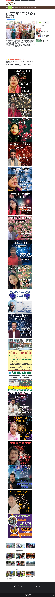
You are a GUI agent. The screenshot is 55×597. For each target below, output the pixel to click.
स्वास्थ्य (32, 7)
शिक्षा (29, 7)
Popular (46, 22)
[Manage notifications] (53, 595)
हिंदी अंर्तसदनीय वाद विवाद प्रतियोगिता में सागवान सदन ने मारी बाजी (18, 0)
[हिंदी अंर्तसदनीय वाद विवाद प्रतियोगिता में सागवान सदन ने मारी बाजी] (10, 545)
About (39, 0)
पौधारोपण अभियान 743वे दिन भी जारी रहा (19, 576)
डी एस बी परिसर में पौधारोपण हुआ (9, 558)
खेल (22, 7)
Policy (48, 0)
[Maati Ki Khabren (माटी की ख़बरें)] (10, 3)
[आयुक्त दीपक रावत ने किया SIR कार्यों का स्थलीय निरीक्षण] (20, 555)
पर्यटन (35, 7)
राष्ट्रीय (13, 7)
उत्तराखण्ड (10, 7)
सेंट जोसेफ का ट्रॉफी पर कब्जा (28, 549)
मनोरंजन (25, 7)
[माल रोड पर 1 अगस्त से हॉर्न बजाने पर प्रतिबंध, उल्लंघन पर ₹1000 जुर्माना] (10, 563)
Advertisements (42, 0)
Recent (40, 22)
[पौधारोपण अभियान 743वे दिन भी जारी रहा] (20, 573)
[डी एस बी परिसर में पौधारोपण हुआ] (10, 555)
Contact (46, 0)
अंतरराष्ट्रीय (16, 7)
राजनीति (20, 7)
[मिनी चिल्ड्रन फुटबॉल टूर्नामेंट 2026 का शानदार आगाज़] (30, 563)
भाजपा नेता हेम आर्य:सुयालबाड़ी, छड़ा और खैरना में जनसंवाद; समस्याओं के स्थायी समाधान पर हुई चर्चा (20, 568)
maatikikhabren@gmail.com (13, 587)
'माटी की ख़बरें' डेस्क (8, 17)
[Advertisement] (35, 3)
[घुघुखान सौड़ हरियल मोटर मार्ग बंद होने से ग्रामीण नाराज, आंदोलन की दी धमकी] (38, 32)
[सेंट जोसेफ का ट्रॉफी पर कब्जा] (30, 545)
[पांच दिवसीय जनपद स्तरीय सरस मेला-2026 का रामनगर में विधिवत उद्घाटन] (38, 29)
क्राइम (27, 7)
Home (37, 0)
